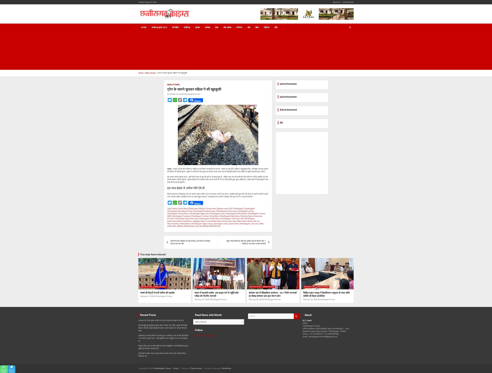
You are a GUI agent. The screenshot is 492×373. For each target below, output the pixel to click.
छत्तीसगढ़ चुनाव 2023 (159, 27)
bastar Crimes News (180, 209)
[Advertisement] (246, 51)
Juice (208, 221)
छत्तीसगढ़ (187, 27)
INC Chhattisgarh (248, 219)
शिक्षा (257, 27)
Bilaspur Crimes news (207, 209)
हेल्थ (216, 27)
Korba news (227, 221)
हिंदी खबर (206, 226)
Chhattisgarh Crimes (192, 94)
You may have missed (153, 254)
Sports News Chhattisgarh (239, 224)
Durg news (258, 216)
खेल (249, 27)
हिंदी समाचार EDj (215, 226)
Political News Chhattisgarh (191, 224)
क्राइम (197, 27)
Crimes (205, 216)
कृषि (276, 27)
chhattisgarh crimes (245, 211)
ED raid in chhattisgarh (176, 219)
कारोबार (207, 27)
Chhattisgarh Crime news (226, 211)
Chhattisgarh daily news (199, 214)
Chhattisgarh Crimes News (178, 214)
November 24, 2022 (175, 94)
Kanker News (216, 221)
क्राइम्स (169, 226)
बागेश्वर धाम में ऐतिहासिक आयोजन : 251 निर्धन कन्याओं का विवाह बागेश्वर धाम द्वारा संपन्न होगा (273, 294)
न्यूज (196, 226)
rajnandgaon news (220, 224)
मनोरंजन (239, 27)
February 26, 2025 (256, 299)
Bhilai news (193, 209)
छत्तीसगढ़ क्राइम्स (188, 226)
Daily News (235, 216)
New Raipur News (240, 221)
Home (144, 27)
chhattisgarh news (217, 214)
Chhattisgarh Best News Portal (179, 211)
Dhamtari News (246, 216)
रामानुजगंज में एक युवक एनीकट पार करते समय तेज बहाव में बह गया (160, 320)
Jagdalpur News (198, 221)
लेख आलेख (227, 27)
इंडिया (261, 224)
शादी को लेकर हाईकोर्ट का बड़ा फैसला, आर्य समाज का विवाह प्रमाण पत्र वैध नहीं (190, 242)
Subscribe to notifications (204, 335)
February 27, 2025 (147, 296)
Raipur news (207, 224)
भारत (200, 226)
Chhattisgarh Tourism (256, 214)
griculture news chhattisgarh (197, 219)
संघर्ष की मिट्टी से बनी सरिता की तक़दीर (157, 292)
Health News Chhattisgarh (220, 219)
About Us (336, 2)
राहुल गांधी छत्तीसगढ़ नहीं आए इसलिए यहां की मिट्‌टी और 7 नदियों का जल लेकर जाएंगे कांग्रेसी (246, 242)
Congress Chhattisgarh (192, 216)
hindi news (236, 219)
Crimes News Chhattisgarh (219, 216)
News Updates (173, 224)
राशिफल (266, 27)
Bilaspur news (222, 209)
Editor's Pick (146, 287)
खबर (174, 226)
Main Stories (173, 85)
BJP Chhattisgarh (236, 209)
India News (187, 221)
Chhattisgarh (249, 209)
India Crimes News (174, 221)
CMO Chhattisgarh (174, 216)
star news (255, 224)
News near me (253, 221)
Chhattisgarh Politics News (236, 214)
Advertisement (348, 2)
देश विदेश (175, 27)
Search (296, 316)
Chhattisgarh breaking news (204, 211)
